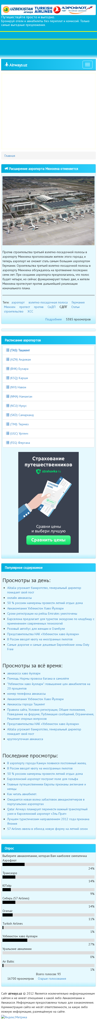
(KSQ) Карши (18, 378)
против (39, 307)
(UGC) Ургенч (18, 433)
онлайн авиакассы (19, 598)
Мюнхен (9, 307)
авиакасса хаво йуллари (23, 673)
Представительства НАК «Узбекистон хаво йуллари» (43, 634)
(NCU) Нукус (18, 406)
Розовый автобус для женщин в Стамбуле (36, 629)
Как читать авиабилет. (22, 794)
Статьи (75, 307)
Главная (10, 156)
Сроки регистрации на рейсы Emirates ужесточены (42, 613)
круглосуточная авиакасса (25, 739)
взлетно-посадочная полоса (48, 302)
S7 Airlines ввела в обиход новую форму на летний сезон (47, 829)
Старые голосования (52, 979)
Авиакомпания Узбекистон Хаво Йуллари (35, 608)
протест (24, 307)
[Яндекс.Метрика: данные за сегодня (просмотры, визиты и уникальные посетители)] (14, 1017)
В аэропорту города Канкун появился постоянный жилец (46, 763)
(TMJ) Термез (19, 424)
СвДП (51, 307)
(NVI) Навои (17, 387)
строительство (13, 311)
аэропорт (18, 302)
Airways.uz (18, 64)
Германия (78, 302)
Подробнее (53, 319)
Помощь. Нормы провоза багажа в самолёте (38, 678)
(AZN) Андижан (20, 359)
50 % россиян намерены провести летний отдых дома (45, 603)
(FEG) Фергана (19, 443)
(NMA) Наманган (20, 396)
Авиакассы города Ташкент (26, 704)
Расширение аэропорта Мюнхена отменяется (43, 168)
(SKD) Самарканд (21, 415)
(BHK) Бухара (18, 369)
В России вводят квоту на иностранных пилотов (40, 639)
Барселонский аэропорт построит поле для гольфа (42, 779)
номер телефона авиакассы (26, 694)
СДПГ (63, 307)
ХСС (30, 311)
